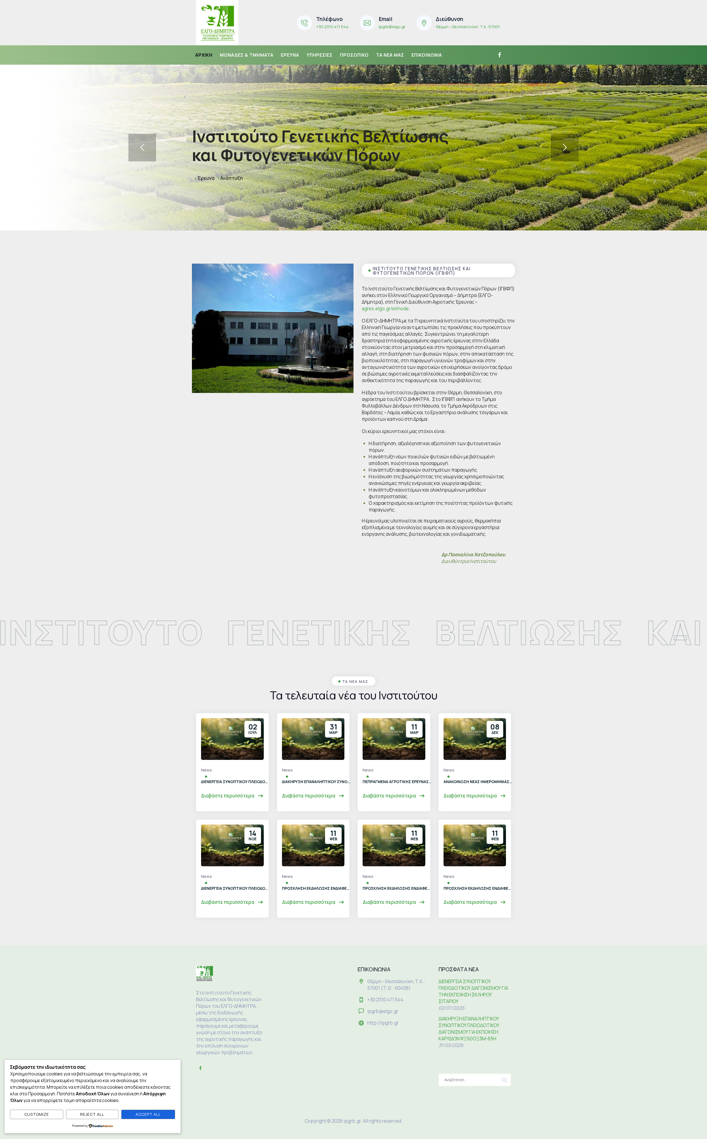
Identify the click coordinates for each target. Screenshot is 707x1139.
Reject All (92, 1114)
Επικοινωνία (426, 55)
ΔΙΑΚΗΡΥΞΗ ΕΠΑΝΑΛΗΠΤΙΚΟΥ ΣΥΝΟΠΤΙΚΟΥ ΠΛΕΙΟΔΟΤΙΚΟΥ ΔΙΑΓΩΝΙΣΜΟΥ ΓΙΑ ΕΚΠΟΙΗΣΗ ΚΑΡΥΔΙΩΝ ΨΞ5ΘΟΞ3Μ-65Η (316, 781)
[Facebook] (499, 55)
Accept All (148, 1114)
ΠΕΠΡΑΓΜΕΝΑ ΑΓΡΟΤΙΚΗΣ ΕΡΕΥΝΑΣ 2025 (397, 781)
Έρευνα (290, 55)
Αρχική (203, 55)
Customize (36, 1114)
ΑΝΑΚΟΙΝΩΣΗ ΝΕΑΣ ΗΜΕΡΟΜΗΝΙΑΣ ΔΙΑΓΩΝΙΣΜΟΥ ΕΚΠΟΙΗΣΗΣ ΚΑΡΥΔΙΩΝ (478, 781)
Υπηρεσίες (320, 55)
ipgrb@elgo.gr (392, 27)
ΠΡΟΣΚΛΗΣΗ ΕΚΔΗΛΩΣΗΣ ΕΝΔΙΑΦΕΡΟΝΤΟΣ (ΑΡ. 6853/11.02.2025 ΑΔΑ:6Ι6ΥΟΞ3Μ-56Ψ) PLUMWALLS (397, 888)
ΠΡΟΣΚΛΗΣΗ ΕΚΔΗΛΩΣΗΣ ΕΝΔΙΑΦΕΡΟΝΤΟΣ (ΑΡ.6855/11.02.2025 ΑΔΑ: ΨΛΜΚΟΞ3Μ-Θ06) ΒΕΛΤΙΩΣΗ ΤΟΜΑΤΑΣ (478, 888)
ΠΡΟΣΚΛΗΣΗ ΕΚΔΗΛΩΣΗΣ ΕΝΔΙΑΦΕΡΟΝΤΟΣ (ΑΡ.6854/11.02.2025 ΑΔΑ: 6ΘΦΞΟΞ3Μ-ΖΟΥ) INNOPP (316, 888)
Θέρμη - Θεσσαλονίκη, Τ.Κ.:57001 (468, 27)
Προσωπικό (354, 55)
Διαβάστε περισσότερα (228, 795)
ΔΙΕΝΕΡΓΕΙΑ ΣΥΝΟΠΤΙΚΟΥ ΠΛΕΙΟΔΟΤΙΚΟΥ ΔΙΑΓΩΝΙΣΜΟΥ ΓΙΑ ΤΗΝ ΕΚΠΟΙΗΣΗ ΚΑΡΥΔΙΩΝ (235, 888)
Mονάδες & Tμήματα (246, 55)
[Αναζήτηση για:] (475, 1080)
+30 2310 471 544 (332, 27)
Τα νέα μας (390, 55)
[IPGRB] (217, 22)
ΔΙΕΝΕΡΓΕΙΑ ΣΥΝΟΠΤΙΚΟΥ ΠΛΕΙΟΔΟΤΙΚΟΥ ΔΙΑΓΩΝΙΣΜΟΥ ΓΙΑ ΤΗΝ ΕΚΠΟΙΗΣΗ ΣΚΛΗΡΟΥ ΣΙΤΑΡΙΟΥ (235, 781)
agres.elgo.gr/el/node (385, 308)
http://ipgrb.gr (383, 1023)
